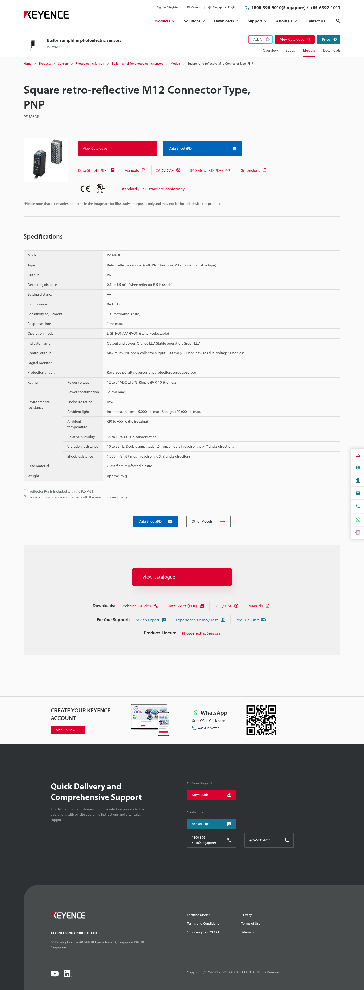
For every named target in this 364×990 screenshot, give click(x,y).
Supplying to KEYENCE (203, 932)
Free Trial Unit (246, 619)
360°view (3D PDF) (206, 170)
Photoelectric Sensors (201, 633)
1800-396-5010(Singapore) (278, 7)
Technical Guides (136, 605)
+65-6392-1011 (324, 7)
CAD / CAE (165, 170)
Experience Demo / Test (197, 619)
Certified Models (199, 915)
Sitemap (247, 932)
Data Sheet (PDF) (93, 170)
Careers (196, 7)
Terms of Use (250, 923)
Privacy (246, 915)
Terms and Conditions (203, 923)
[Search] (338, 21)
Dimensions (249, 170)
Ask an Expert (147, 619)
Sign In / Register (168, 7)
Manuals (131, 170)
